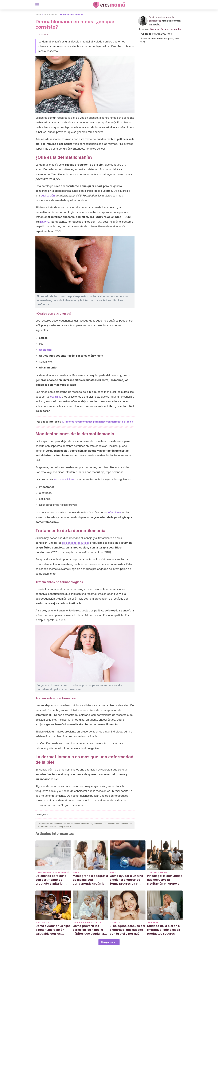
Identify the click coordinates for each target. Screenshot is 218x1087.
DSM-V (44, 221)
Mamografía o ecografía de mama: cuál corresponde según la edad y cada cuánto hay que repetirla (90, 879)
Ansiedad (45, 349)
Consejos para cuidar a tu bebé (52, 873)
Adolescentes (43, 923)
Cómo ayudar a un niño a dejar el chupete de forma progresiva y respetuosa (126, 879)
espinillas (55, 396)
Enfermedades (50, 14)
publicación (48, 195)
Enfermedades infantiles (71, 14)
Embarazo (152, 923)
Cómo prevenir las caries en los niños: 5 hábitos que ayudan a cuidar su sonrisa (88, 930)
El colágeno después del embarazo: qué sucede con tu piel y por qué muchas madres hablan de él (127, 930)
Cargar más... (109, 942)
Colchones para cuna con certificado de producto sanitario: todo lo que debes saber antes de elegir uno (53, 879)
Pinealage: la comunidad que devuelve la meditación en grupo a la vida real (164, 879)
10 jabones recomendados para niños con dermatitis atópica (97, 421)
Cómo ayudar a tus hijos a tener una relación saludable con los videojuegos (52, 930)
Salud (38, 14)
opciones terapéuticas (75, 542)
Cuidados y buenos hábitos (87, 923)
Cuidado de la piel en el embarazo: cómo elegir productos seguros (163, 929)
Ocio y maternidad (157, 873)
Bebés (113, 873)
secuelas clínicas (64, 479)
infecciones (115, 512)
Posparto (115, 923)
